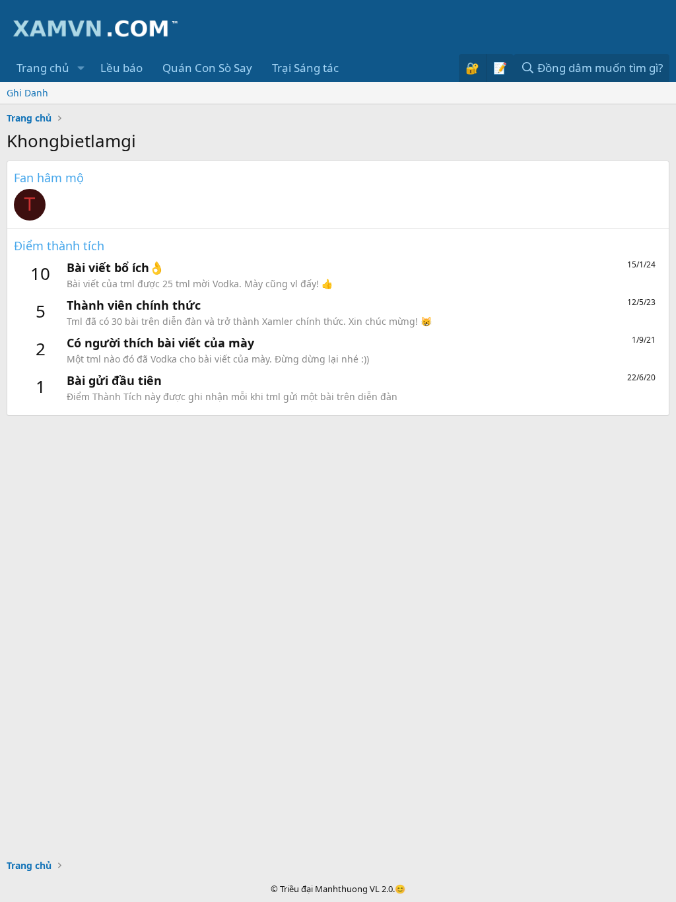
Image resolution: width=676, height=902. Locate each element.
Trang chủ (43, 67)
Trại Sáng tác (305, 67)
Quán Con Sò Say (207, 67)
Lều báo (121, 67)
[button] (80, 68)
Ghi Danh (27, 93)
